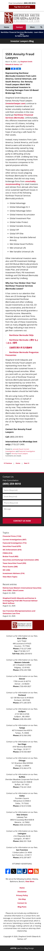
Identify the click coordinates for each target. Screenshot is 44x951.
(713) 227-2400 (25, 648)
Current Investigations (14, 539)
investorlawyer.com (15, 103)
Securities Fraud (12, 546)
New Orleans (22, 814)
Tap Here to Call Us (22, 7)
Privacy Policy (22, 895)
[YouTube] (30, 871)
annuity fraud (18, 449)
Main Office (22, 638)
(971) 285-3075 (25, 703)
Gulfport (22, 711)
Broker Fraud (10, 556)
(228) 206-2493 (25, 719)
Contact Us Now (22, 521)
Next (26, 463)
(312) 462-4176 (25, 768)
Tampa (22, 728)
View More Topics (10, 577)
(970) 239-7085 (25, 670)
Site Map (22, 899)
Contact (19, 27)
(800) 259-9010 (26, 653)
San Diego (22, 744)
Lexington (22, 833)
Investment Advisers (13, 573)
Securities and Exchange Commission (21, 560)
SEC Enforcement (12, 550)
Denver (22, 679)
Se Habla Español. (22, 36)
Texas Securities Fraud (14, 563)
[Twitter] (13, 871)
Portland (22, 695)
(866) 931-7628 (25, 841)
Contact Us (22, 903)
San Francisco (22, 850)
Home (6, 27)
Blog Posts (22, 907)
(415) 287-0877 (25, 857)
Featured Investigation (27, 451)
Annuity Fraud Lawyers (20, 453)
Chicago (22, 760)
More (32, 27)
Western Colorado (22, 662)
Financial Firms (12, 536)
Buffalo (22, 777)
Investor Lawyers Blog (22, 17)
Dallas (22, 796)
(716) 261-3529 (25, 787)
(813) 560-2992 (25, 735)
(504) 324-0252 (25, 825)
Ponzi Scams (10, 566)
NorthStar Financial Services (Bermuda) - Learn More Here (22, 33)
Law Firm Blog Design (22, 948)
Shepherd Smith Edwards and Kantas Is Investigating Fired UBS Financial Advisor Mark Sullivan (20, 600)
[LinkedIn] (19, 871)
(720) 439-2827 (25, 686)
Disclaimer (22, 891)
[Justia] (24, 871)
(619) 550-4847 (25, 752)
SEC (6, 570)
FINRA (7, 553)
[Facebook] (7, 871)
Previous (8, 463)
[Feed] (36, 871)
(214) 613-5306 (25, 806)
